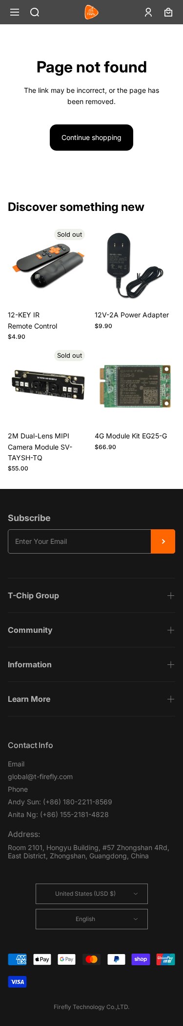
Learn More (29, 699)
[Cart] (168, 12)
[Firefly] (91, 12)
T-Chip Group (33, 595)
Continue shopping (91, 137)
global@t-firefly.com (40, 776)
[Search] (34, 12)
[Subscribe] (163, 541)
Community (30, 630)
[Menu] (14, 12)
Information (30, 664)
